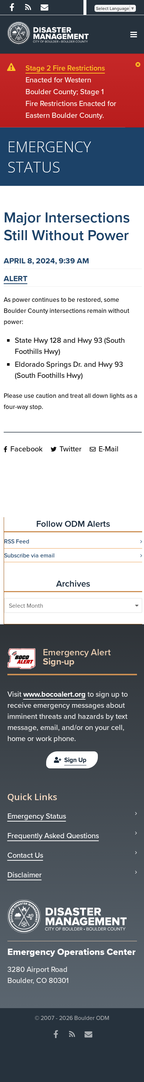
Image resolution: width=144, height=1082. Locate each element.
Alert (15, 278)
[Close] (140, 65)
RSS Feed (16, 541)
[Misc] (44, 7)
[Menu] (133, 34)
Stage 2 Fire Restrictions (65, 67)
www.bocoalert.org (54, 694)
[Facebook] (11, 7)
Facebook (25, 448)
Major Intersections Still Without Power (67, 225)
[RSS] (28, 7)
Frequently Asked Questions (53, 835)
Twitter (70, 448)
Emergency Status (36, 816)
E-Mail (108, 448)
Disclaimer (24, 875)
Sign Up (75, 759)
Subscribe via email (29, 555)
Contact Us (25, 855)
